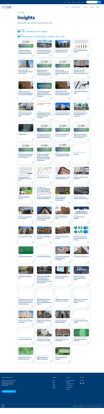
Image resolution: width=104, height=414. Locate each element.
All (18, 31)
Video (57, 36)
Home (19, 12)
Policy (38, 31)
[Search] (99, 2)
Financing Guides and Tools (27, 36)
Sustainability (44, 31)
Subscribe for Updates (8, 391)
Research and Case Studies (40, 36)
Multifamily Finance (30, 31)
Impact (23, 31)
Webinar (62, 36)
